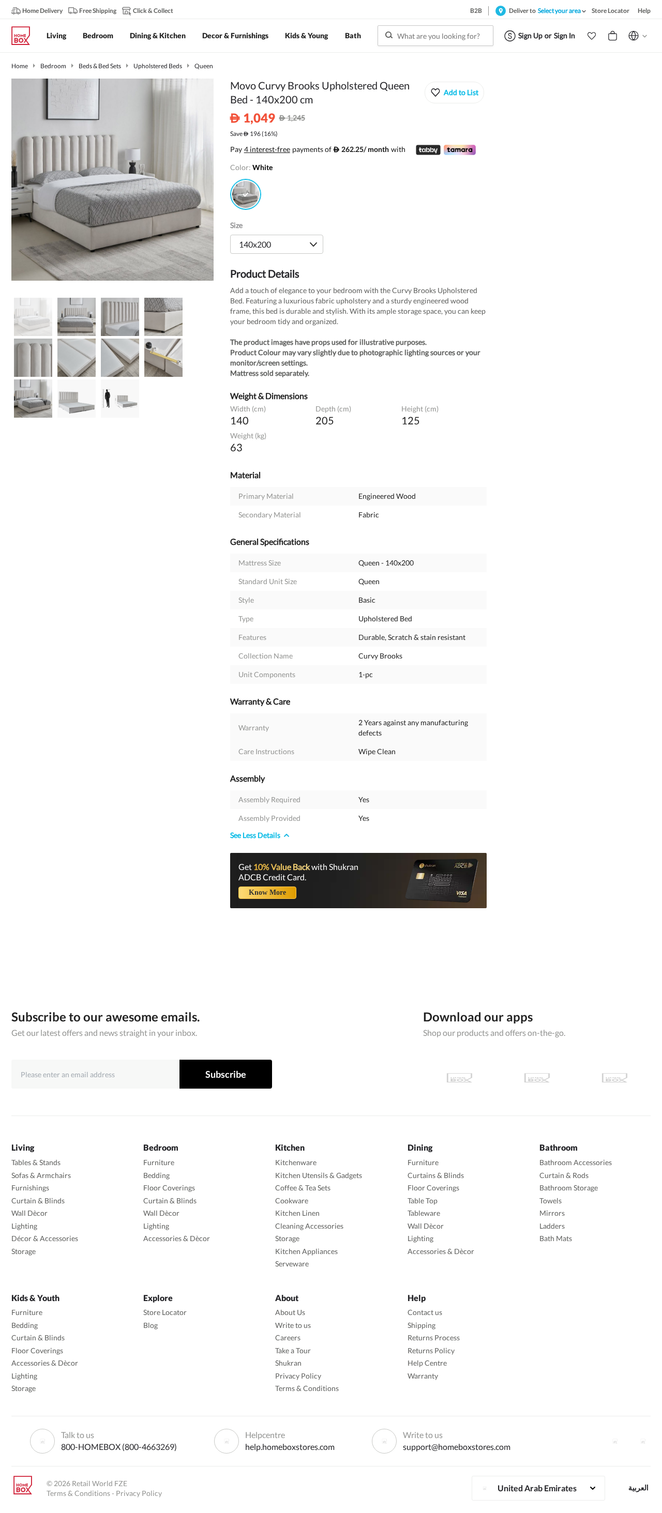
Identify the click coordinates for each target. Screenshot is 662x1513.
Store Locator (165, 1312)
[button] (591, 35)
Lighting (24, 1225)
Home (19, 66)
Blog (150, 1325)
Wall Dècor (29, 1213)
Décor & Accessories (44, 1238)
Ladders (552, 1225)
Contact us (425, 1312)
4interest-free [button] (267, 150)
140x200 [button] (255, 244)
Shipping (421, 1325)
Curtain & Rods (564, 1175)
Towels (550, 1200)
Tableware (424, 1213)
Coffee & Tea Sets (302, 1187)
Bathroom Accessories (575, 1162)
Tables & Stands (36, 1162)
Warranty (423, 1375)
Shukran (288, 1362)
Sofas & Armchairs (41, 1175)
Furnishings (30, 1187)
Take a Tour (293, 1350)
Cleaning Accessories (309, 1225)
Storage (23, 1251)
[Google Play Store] (537, 1078)
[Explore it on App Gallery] (614, 1078)
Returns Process (434, 1337)
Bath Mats (555, 1238)
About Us (290, 1312)
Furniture (158, 1162)
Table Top (423, 1200)
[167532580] (245, 194)
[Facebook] (615, 1441)
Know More (267, 892)
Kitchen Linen (297, 1213)
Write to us (293, 1325)
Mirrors (552, 1213)
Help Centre (427, 1362)
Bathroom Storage (568, 1187)
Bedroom (53, 66)
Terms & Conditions (307, 1388)
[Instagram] (642, 1441)
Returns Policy (431, 1350)
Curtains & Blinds (436, 1175)
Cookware (291, 1200)
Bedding (156, 1175)
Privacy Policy (298, 1375)
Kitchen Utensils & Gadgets (318, 1175)
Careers (287, 1337)
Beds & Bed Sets (100, 66)
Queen (203, 66)
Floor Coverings (169, 1187)
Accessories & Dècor (176, 1238)
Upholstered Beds (157, 66)
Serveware (292, 1263)
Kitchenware (296, 1162)
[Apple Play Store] (459, 1078)
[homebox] (24, 35)
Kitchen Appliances (306, 1251)
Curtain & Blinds (38, 1200)
